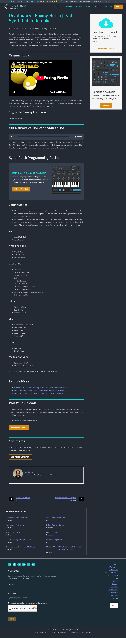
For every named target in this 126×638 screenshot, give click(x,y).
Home (11, 28)
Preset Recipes (20, 28)
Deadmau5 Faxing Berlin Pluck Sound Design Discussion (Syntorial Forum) (41, 393)
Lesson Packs (113, 575)
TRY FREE (118, 7)
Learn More (68, 7)
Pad (29, 28)
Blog (116, 578)
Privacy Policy (113, 589)
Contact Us (114, 586)
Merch (115, 581)
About (116, 564)
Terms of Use (113, 592)
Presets (98, 7)
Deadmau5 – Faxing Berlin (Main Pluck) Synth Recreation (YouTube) (39, 390)
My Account (113, 567)
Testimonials (113, 569)
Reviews (79, 7)
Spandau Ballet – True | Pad (65, 497)
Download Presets (19, 427)
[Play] (11, 137)
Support (115, 584)
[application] (46, 138)
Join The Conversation (20, 457)
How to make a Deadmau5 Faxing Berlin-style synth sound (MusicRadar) (41, 387)
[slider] (80, 136)
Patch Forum (113, 598)
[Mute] (76, 137)
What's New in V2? (111, 572)
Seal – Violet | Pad (23, 497)
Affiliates (114, 595)
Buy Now (57, 7)
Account (108, 7)
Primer (88, 7)
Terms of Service (83, 632)
